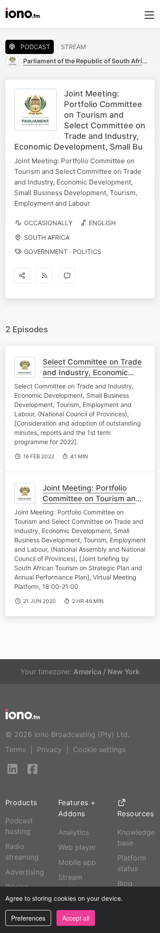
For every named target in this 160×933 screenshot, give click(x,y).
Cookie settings (99, 749)
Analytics (73, 832)
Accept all (75, 918)
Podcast (35, 46)
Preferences (28, 918)
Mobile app (77, 862)
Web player (77, 847)
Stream (73, 46)
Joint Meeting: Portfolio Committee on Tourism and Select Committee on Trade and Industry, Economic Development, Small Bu (92, 509)
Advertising (24, 872)
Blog (124, 883)
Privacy (49, 749)
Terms (15, 749)
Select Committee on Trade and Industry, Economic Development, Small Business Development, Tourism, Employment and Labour (92, 388)
